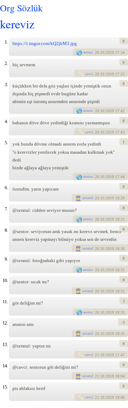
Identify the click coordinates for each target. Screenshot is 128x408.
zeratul (87, 198)
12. (4, 322)
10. (4, 280)
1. (6, 42)
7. (6, 208)
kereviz (17, 24)
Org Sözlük (21, 8)
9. (6, 259)
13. (4, 344)
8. (6, 230)
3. (6, 84)
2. (6, 63)
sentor (88, 52)
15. (4, 387)
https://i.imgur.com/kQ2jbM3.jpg (44, 43)
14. (4, 365)
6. (6, 187)
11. (4, 301)
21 (97, 355)
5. (6, 142)
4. (6, 121)
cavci (89, 74)
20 (97, 53)
